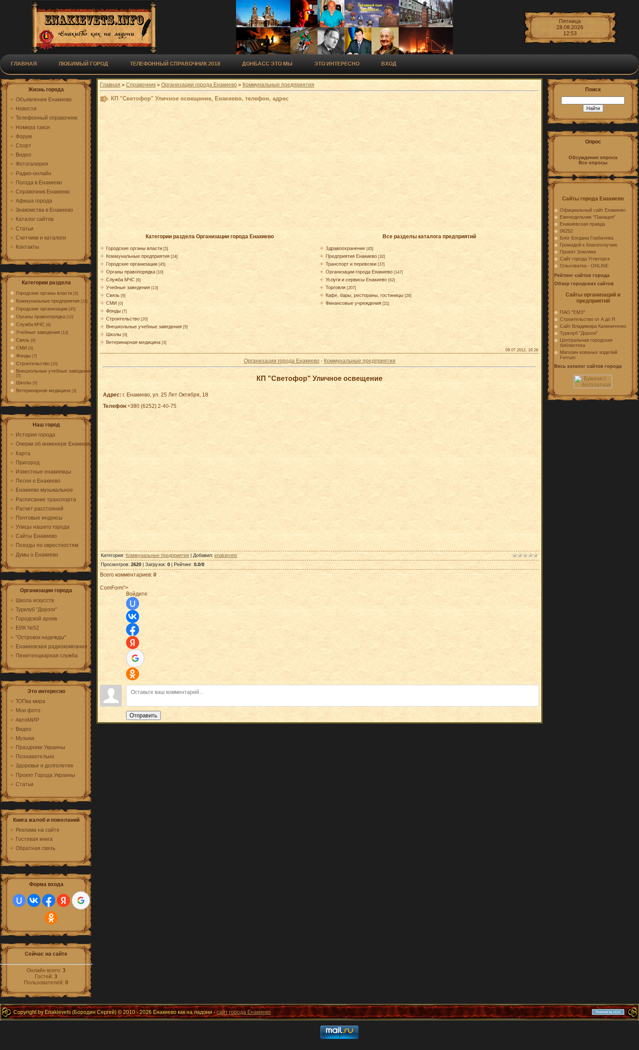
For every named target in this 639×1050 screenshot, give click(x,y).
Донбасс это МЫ (267, 64)
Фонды (23, 355)
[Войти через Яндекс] (63, 900)
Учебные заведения (38, 332)
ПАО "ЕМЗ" (572, 312)
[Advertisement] (313, 170)
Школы (23, 382)
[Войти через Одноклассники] (51, 917)
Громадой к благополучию (588, 244)
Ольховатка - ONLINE (584, 265)
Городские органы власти (44, 293)
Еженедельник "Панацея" (588, 217)
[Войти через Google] (81, 900)
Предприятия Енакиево (351, 256)
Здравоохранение (345, 248)
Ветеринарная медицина (43, 390)
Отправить (143, 715)
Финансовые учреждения (353, 303)
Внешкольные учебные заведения (54, 370)
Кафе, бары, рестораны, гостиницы (364, 295)
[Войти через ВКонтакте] (33, 900)
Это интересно (336, 64)
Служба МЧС (30, 324)
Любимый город (83, 64)
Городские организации (41, 308)
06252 (566, 230)
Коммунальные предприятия (48, 300)
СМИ (21, 347)
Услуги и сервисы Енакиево (356, 279)
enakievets (225, 555)
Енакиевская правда (582, 224)
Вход (388, 64)
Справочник (141, 85)
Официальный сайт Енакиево (593, 210)
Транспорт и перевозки (351, 264)
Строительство (33, 363)
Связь (23, 340)
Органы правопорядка (40, 316)
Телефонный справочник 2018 (175, 64)
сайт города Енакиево (243, 1012)
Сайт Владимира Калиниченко (593, 326)
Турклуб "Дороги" (579, 333)
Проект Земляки (578, 251)
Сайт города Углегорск (585, 258)
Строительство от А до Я (587, 319)
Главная (24, 64)
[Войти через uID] (19, 900)
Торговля (336, 287)
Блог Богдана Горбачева (586, 237)
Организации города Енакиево (199, 85)
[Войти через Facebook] (48, 900)
